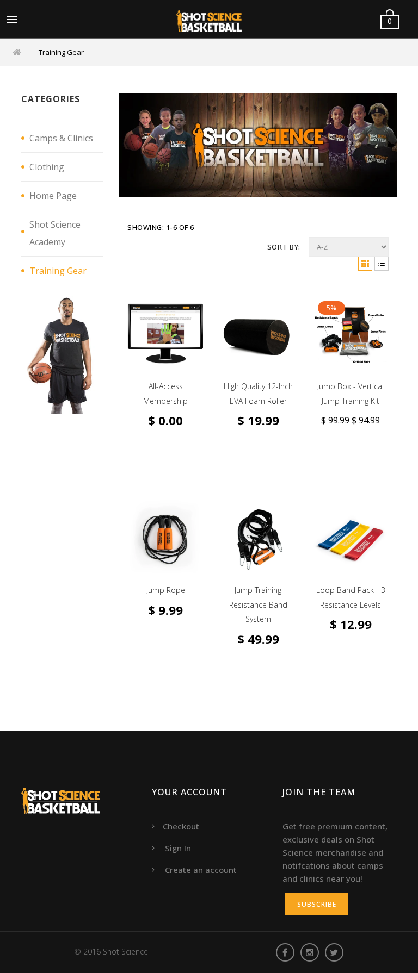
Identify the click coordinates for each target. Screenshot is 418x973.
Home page (53, 196)
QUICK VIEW (252, 336)
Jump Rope (165, 590)
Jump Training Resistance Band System (258, 604)
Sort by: (283, 247)
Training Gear (58, 271)
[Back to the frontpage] (18, 52)
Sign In (178, 848)
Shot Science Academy (55, 233)
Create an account (201, 869)
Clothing (46, 167)
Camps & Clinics (61, 138)
